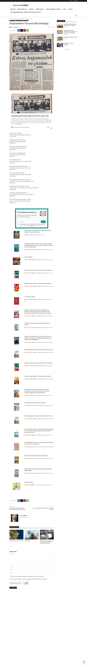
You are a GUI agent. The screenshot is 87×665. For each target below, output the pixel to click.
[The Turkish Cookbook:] (16, 302)
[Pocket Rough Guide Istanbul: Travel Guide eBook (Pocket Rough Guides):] (16, 474)
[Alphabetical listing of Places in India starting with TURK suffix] (60, 26)
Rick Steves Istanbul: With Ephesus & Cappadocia (36, 455)
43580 (30, 249)
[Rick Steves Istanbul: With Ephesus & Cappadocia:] (16, 461)
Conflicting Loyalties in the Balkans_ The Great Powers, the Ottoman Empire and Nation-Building (46, 542)
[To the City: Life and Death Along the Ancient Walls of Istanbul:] (16, 328)
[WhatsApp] (27, 30)
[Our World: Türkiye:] (16, 487)
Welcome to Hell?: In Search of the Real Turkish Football (37, 283)
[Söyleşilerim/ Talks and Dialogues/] (60, 45)
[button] (76, 15)
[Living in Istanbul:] (16, 262)
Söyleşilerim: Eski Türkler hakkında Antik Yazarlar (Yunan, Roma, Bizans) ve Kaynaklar (70, 31)
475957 (30, 299)
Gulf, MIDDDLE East (19, 20)
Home (10, 18)
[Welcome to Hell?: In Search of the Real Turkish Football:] (16, 288)
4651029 (31, 446)
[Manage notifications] (84, 662)
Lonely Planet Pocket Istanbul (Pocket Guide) (35, 402)
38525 (30, 259)
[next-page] (12, 546)
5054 (30, 484)
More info (42, 234)
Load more (67, 49)
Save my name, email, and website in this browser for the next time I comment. (27, 576)
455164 (30, 286)
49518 (30, 395)
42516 (30, 272)
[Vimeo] (75, 1)
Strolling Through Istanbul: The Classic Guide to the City (37, 376)
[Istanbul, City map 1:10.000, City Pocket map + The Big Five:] (16, 275)
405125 (30, 352)
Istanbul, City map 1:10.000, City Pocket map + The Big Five (38, 270)
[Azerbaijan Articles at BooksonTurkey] (16, 534)
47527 (30, 327)
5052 (30, 315)
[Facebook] (69, 1)
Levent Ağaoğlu (15, 27)
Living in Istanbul (28, 257)
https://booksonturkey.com (24, 517)
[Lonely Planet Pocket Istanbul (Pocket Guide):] (16, 408)
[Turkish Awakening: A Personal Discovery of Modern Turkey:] (16, 355)
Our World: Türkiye (28, 482)
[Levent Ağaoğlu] (10, 27)
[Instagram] (71, 1)
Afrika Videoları (27, 540)
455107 (30, 473)
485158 (30, 458)
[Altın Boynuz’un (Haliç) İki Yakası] (60, 39)
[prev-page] (10, 546)
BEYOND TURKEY (16, 18)
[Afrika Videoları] (32, 534)
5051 (30, 342)
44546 (30, 405)
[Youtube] (77, 1)
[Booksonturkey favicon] (19, 5)
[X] (73, 1)
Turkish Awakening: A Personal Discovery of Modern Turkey (38, 349)
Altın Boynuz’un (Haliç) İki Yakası (70, 37)
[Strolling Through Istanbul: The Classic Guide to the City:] (16, 381)
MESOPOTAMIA (25, 20)
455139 (30, 378)
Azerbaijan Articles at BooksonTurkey (16, 540)
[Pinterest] (24, 30)
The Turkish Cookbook (29, 296)
